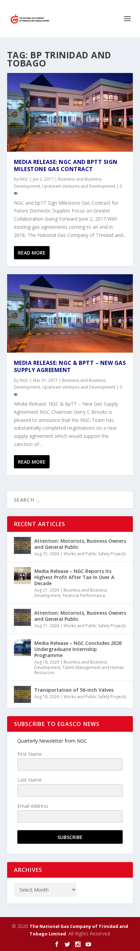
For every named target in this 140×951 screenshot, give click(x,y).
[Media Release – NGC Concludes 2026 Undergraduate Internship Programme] (22, 647)
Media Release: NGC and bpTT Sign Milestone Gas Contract (66, 165)
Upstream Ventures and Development (78, 186)
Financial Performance (84, 595)
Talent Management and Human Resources (79, 670)
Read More (32, 252)
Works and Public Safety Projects (95, 554)
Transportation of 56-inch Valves (73, 690)
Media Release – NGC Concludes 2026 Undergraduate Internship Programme (78, 649)
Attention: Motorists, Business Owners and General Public (80, 544)
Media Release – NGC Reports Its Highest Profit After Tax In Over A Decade (74, 577)
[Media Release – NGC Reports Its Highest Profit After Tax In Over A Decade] (22, 575)
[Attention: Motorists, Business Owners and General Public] (22, 545)
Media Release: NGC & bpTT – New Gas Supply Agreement (70, 366)
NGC (24, 179)
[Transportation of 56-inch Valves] (22, 694)
